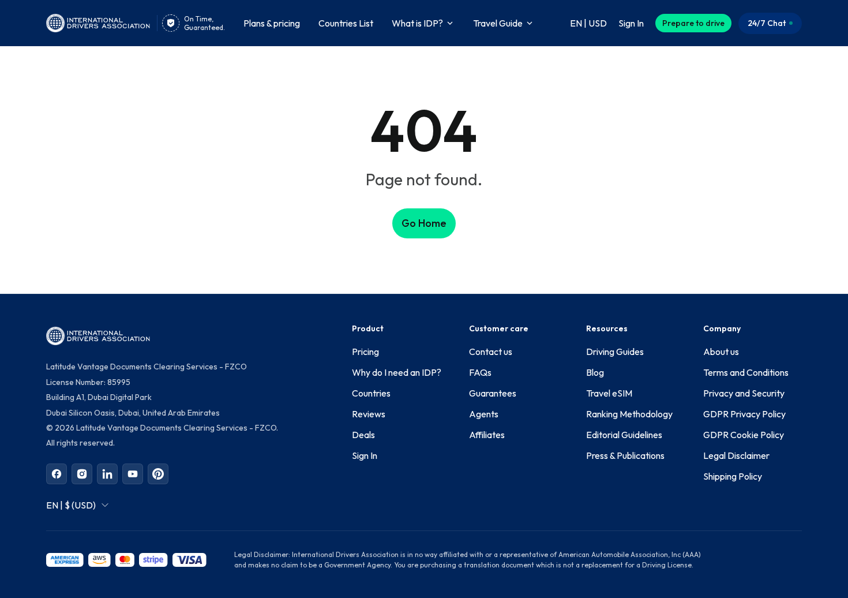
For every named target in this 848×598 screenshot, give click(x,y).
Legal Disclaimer (736, 455)
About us (721, 351)
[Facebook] (56, 474)
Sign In (364, 455)
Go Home (424, 223)
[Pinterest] (158, 474)
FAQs (480, 372)
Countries (371, 393)
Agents (483, 414)
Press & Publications (625, 455)
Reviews (368, 414)
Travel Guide (498, 23)
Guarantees (492, 393)
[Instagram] (82, 474)
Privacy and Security (744, 393)
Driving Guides (615, 351)
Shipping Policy (732, 476)
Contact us (490, 351)
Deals (363, 434)
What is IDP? (417, 23)
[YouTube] (132, 474)
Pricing (365, 351)
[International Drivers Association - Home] (98, 23)
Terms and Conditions (746, 372)
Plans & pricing (271, 23)
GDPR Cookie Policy (743, 434)
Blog (595, 372)
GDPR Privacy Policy (744, 414)
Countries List (345, 23)
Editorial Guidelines (624, 434)
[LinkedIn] (107, 474)
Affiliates (487, 434)
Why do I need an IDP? (396, 372)
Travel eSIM (609, 393)
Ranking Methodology (629, 414)
